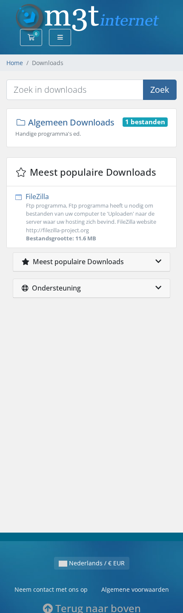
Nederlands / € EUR (96, 563)
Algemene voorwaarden (135, 589)
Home (14, 63)
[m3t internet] (87, 17)
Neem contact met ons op (51, 589)
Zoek (159, 89)
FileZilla (90, 217)
